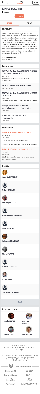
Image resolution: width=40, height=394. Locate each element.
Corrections (30, 359)
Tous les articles (21, 359)
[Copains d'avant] (10, 379)
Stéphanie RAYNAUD (26, 323)
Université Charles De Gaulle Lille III (16, 132)
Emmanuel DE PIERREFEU (12, 215)
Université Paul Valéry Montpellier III (17, 149)
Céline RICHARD (8, 190)
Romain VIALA (27, 335)
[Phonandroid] (29, 384)
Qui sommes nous (7, 355)
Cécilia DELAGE (9, 321)
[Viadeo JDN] (29, 379)
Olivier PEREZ (7, 279)
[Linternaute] (10, 375)
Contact (16, 355)
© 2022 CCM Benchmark (20, 361)
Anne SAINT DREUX (9, 177)
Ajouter (20, 16)
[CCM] (29, 371)
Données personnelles (13, 357)
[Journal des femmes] (10, 371)
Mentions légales (11, 359)
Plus (20, 302)
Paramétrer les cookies (27, 357)
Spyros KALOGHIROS (10, 292)
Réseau (29, 23)
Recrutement (28, 355)
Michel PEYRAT (8, 254)
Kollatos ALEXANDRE (10, 241)
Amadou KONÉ (9, 335)
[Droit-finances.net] (29, 375)
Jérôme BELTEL (8, 228)
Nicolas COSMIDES (9, 267)
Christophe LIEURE (9, 203)
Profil (9, 23)
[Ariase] (10, 384)
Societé (36, 355)
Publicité (21, 355)
